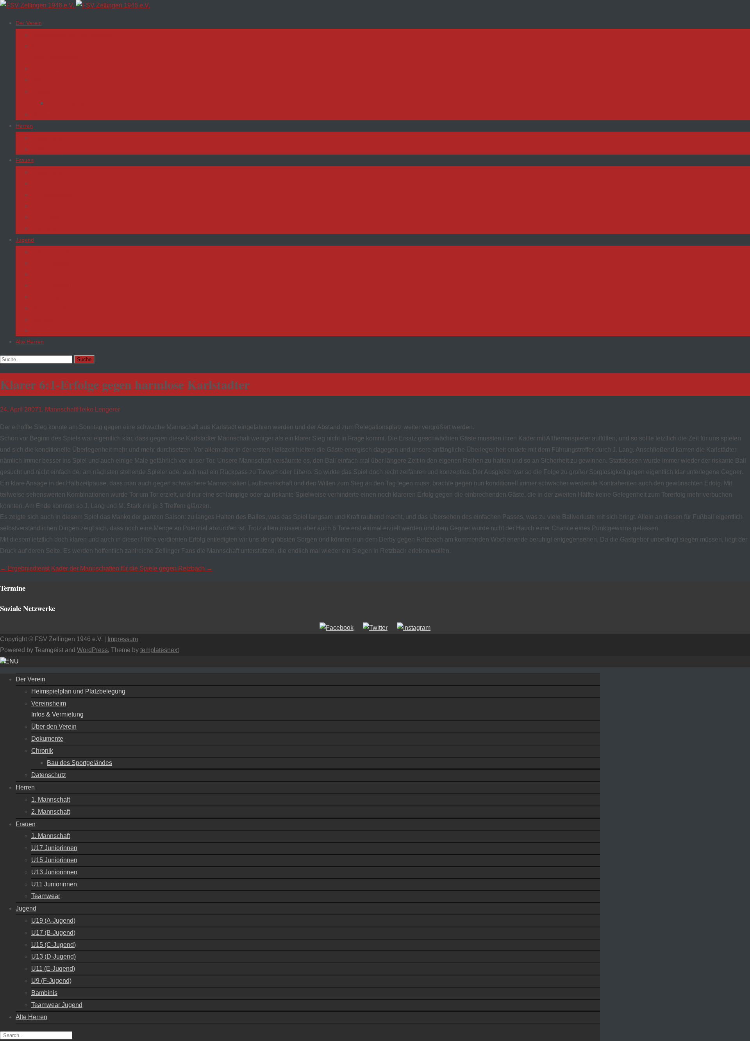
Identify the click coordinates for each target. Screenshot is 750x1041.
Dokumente (45, 80)
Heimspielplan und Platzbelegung (72, 35)
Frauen (25, 160)
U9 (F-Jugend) (49, 308)
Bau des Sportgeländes (76, 103)
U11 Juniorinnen (51, 217)
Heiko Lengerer (98, 409)
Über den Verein (51, 69)
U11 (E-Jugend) (50, 297)
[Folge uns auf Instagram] (413, 627)
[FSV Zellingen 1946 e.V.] (75, 5)
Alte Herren (30, 342)
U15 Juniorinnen (51, 195)
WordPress (92, 650)
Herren (24, 126)
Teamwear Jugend (54, 330)
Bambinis (42, 319)
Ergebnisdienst (25, 568)
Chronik (40, 91)
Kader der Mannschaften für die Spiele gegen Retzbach (131, 568)
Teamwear (44, 228)
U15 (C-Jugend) (51, 274)
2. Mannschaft (48, 149)
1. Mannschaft (48, 138)
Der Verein (29, 23)
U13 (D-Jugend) (51, 285)
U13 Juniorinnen (51, 206)
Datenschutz (46, 114)
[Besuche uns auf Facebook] (337, 627)
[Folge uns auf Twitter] (375, 627)
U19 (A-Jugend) (51, 252)
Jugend (25, 240)
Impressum (122, 639)
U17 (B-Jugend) (51, 263)
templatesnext (159, 650)
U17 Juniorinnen (51, 183)
